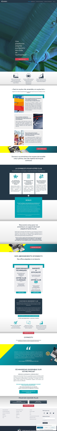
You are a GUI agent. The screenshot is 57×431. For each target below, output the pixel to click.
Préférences (52, 427)
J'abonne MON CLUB (35, 247)
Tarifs (3, 417)
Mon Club (42, 148)
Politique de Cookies (32, 417)
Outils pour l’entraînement (48, 1)
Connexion (29, 1)
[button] (55, 1)
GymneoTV (27, 430)
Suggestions (18, 414)
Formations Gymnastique (39, 1)
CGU (30, 414)
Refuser (46, 427)
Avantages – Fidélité (19, 411)
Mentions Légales (32, 411)
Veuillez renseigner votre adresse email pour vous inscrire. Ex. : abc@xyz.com (49, 420)
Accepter (40, 427)
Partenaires (17, 417)
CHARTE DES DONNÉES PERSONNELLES (48, 429)
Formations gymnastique (6, 411)
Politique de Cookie (41, 429)
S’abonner (4, 414)
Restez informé (46, 416)
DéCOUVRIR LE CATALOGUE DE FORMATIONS (19, 402)
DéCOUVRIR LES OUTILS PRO (38, 402)
